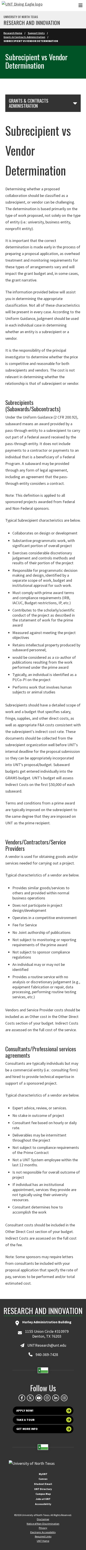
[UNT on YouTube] (39, 1398)
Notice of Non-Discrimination (43, 1523)
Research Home (13, 33)
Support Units (36, 33)
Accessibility (43, 1504)
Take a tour (25, 1420)
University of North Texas (21, 17)
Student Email (43, 1484)
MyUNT (43, 1474)
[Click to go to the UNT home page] (22, 5)
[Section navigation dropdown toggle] (75, 103)
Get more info (27, 1429)
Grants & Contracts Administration (24, 37)
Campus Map (43, 1493)
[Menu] (80, 5)
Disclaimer (43, 1519)
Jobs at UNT (43, 1499)
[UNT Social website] (64, 1398)
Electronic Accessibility (43, 1532)
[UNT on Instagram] (47, 1398)
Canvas (43, 1478)
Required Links (43, 1536)
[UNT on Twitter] (30, 1398)
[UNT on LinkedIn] (55, 1398)
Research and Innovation (32, 22)
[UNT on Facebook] (22, 1398)
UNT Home (43, 1540)
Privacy (43, 1527)
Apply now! (25, 1410)
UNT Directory (43, 1489)
